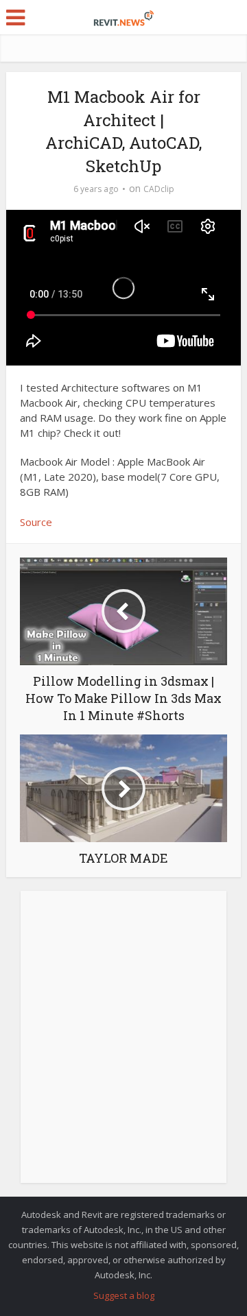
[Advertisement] (123, 1044)
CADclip (158, 189)
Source (36, 522)
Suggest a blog (123, 1295)
